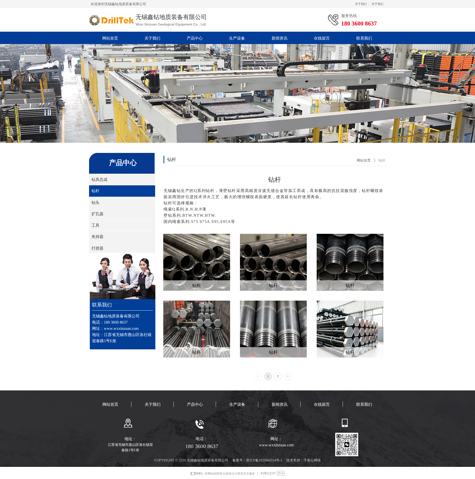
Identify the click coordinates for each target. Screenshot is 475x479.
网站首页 (364, 160)
